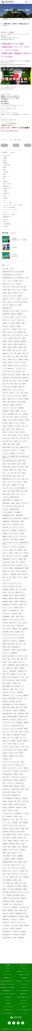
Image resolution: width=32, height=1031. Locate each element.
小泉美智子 (15, 683)
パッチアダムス (23, 411)
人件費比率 (16, 774)
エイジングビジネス (23, 874)
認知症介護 (21, 916)
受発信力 (19, 470)
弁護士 (8, 625)
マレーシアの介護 (14, 925)
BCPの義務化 (19, 740)
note (23, 865)
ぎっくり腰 (18, 350)
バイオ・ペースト (12, 692)
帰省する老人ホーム (20, 783)
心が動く (16, 910)
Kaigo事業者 (16, 780)
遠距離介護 (11, 598)
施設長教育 (25, 740)
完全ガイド (23, 423)
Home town (11, 747)
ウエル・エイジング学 (7, 628)
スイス (25, 329)
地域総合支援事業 (11, 665)
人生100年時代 (14, 613)
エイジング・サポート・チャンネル (13, 396)
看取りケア (14, 464)
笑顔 (23, 506)
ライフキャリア (5, 547)
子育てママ (5, 765)
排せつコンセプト (22, 825)
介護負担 (12, 317)
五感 (25, 604)
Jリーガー (19, 622)
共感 (23, 371)
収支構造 (12, 405)
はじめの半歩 (5, 928)
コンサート (20, 768)
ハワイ (22, 686)
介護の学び (24, 473)
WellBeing (4, 874)
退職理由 (27, 568)
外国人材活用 (5, 527)
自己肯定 (22, 828)
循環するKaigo (12, 843)
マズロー (4, 840)
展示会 (4, 783)
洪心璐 (4, 716)
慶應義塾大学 (25, 695)
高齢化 (23, 843)
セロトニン (5, 414)
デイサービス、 (14, 559)
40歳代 (15, 713)
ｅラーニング (13, 638)
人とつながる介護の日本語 (13, 677)
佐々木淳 (4, 846)
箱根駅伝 (11, 877)
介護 (4, 195)
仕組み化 (13, 444)
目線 (10, 577)
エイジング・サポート (7, 386)
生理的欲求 (20, 837)
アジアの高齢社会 (6, 925)
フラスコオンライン (10, 783)
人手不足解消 (10, 426)
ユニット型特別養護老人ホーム (13, 610)
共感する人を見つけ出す (7, 780)
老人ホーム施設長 (22, 383)
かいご (20, 414)
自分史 (16, 731)
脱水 (23, 677)
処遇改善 (11, 568)
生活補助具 (17, 631)
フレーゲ (20, 329)
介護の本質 (17, 417)
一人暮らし (5, 362)
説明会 (22, 762)
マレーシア (23, 922)
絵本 (14, 332)
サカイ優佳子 (5, 759)
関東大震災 (5, 807)
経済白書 (13, 650)
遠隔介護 (16, 598)
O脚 (17, 467)
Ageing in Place (24, 574)
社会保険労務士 (9, 816)
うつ (18, 450)
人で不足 (9, 662)
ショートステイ (25, 299)
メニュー (4, 280)
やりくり (4, 822)
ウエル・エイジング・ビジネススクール (10, 635)
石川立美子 (21, 604)
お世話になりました (6, 438)
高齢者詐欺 (21, 359)
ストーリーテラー (6, 580)
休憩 (8, 335)
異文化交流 (9, 476)
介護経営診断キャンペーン (8, 308)
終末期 (19, 402)
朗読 (24, 332)
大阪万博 (22, 840)
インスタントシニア (18, 586)
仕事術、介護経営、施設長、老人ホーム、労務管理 (12, 461)
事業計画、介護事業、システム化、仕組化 (10, 447)
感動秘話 (17, 737)
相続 (21, 819)
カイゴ (12, 737)
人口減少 (14, 744)
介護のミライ (22, 562)
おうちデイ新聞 (18, 886)
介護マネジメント (6, 740)
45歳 (20, 589)
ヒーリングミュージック (7, 771)
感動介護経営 (10, 910)
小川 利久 (12, 828)
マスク (16, 305)
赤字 (3, 668)
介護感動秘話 (26, 722)
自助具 (4, 494)
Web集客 (26, 713)
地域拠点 (16, 539)
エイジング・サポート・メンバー (9, 371)
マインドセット (5, 453)
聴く (3, 877)
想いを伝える (8, 683)
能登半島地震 (26, 877)
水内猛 (16, 619)
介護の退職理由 (13, 574)
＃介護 (20, 822)
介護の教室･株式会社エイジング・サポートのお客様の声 (13, 277)
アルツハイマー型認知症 (7, 512)
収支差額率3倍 (20, 671)
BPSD (23, 476)
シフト (8, 473)
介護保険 (18, 444)
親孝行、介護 (5, 326)
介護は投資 (14, 846)
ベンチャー (5, 744)
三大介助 (22, 479)
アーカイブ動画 (11, 889)
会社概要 (4, 293)
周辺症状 (15, 506)
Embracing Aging (5, 828)
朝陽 (16, 414)
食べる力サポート (14, 641)
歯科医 (17, 616)
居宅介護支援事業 (6, 559)
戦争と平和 (22, 786)
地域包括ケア (5, 756)
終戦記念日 (17, 786)
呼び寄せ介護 (22, 595)
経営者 (25, 347)
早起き (4, 417)
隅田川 (25, 559)
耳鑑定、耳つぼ (5, 299)
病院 (18, 287)
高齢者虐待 (5, 850)
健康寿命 (15, 347)
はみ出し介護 (5, 380)
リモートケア (11, 765)
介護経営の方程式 (6, 901)
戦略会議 (20, 750)
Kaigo (25, 644)
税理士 (21, 816)
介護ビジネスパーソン (16, 777)
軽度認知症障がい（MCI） (7, 518)
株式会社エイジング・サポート (8, 283)
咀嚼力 (4, 485)
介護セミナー (11, 432)
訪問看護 (10, 362)
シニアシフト (14, 389)
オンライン (19, 290)
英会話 (19, 320)
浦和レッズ (25, 622)
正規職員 (20, 559)
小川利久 (18, 476)
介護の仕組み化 (18, 928)
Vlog (19, 441)
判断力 (11, 383)
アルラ (18, 698)
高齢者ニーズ (9, 734)
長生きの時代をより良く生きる (17, 725)
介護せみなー (22, 432)
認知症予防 (11, 338)
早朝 (8, 417)
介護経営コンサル (9, 668)
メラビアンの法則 (6, 865)
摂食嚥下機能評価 (6, 616)
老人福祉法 (19, 650)
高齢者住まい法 (18, 798)
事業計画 (22, 533)
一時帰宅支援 (5, 786)
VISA (19, 338)
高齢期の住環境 (16, 734)
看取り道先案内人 (13, 671)
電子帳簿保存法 (18, 813)
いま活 (10, 904)
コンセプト (12, 268)
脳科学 (4, 167)
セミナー (13, 290)
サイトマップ (24, 1013)
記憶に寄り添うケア (6, 789)
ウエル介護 (14, 937)
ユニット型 (11, 619)
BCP (21, 737)
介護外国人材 (6, 193)
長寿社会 (4, 737)
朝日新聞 (25, 728)
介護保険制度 (19, 314)
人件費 (25, 550)
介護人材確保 (5, 904)
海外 (13, 686)
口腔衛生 (12, 616)
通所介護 (17, 665)
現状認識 (4, 889)
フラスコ (22, 524)
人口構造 (16, 553)
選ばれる (26, 392)
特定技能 (10, 341)
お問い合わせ (18, 283)
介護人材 (13, 429)
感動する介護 (5, 719)
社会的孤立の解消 (10, 886)
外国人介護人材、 (22, 547)
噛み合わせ (10, 347)
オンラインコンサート (12, 768)
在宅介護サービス (6, 922)
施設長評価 (5, 389)
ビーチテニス (12, 299)
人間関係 (4, 571)
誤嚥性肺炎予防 (25, 628)
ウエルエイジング (14, 874)
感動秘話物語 (19, 722)
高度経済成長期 (14, 653)
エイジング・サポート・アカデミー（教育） (9, 140)
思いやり (17, 571)
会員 (19, 368)
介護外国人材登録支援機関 (12, 716)
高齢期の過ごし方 (22, 704)
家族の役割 (5, 420)
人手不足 (7, 429)
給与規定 (22, 450)
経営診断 (18, 491)
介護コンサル (17, 747)
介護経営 (5, 191)
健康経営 (13, 707)
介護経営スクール (7, 188)
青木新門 (4, 402)
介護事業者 (13, 740)
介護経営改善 (12, 674)
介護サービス (11, 536)
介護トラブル (13, 922)
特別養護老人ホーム (10, 368)
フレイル (11, 488)
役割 (12, 883)
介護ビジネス (6, 221)
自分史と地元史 (6, 165)
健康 (28, 374)
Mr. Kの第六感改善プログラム (8, 704)
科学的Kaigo (11, 804)
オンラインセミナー (6, 329)
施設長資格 (15, 386)
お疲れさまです (24, 571)
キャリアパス (5, 568)
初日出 (7, 441)
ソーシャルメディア (6, 725)
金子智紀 (4, 698)
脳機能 (4, 707)
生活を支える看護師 (6, 937)
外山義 (4, 734)
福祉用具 (8, 494)
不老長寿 (4, 335)
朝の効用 (15, 441)
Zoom (23, 320)
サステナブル (21, 756)
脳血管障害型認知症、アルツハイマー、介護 (11, 479)
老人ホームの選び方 (6, 792)
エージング (5, 607)
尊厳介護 (23, 934)
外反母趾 (13, 467)
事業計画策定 (20, 692)
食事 (25, 659)
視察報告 (5, 162)
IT (26, 488)
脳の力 (9, 659)
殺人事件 (22, 831)
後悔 (3, 577)
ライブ (4, 200)
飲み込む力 (26, 834)
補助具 (26, 491)
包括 (8, 868)
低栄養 (22, 485)
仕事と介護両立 (21, 638)
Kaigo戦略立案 (22, 710)
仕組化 (9, 464)
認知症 (4, 160)
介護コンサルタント (6, 777)
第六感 (16, 704)
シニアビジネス (17, 426)
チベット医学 (5, 692)
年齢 (21, 883)
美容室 (23, 353)
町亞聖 (27, 789)
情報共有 (13, 491)
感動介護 (4, 910)
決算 (15, 550)
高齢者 (27, 731)
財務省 (22, 665)
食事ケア (8, 485)
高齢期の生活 (16, 840)
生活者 (21, 356)
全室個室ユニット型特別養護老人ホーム (10, 916)
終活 (19, 628)
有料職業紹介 (14, 530)
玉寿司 (4, 350)
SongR (27, 747)
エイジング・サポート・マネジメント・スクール (12, 583)
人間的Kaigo (17, 804)
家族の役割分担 (5, 919)
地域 (12, 539)
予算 (10, 759)
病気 (22, 491)
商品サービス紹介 (7, 184)
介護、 (4, 473)
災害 (24, 801)
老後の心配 (18, 374)
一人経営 (19, 380)
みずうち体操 (5, 622)
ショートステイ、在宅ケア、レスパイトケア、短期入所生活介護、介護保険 (15, 543)
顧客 (22, 659)
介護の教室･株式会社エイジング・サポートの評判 (12, 274)
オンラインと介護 (22, 907)
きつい (22, 429)
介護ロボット (12, 913)
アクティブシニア (6, 731)
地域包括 (4, 810)
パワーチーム (21, 635)
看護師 (25, 356)
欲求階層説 (10, 840)
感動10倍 (16, 668)
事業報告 (11, 550)
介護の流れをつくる (16, 934)
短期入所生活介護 (6, 314)
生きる (11, 353)
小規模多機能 (25, 556)
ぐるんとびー (16, 362)
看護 (24, 287)
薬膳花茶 (18, 323)
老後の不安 (5, 374)
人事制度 (5, 198)
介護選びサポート (23, 601)
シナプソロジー (21, 619)
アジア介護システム (15, 931)
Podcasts (19, 846)
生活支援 (26, 359)
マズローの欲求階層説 (7, 880)
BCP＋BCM (5, 219)
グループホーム (19, 644)
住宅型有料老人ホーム (16, 795)
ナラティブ (5, 338)
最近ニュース (6, 177)
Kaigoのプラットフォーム (22, 719)
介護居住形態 (14, 907)
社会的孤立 (17, 883)
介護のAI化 (5, 226)
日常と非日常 (26, 435)
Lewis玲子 (17, 828)
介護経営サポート (22, 344)
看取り (4, 169)
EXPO (7, 577)
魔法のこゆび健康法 (6, 467)
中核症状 (17, 503)
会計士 (17, 819)
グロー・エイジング (13, 527)
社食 (21, 707)
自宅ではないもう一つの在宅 (15, 892)
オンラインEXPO (25, 813)
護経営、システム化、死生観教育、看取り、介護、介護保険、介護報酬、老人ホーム (15, 457)
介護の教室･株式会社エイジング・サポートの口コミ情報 (13, 271)
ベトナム (22, 765)
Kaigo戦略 (14, 662)
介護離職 (18, 429)
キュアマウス (21, 689)
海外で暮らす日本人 (17, 518)
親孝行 (4, 320)
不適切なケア (14, 792)
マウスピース (9, 332)
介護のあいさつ (5, 574)
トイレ (14, 482)
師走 (17, 438)
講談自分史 (11, 801)
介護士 (17, 707)
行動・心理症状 (9, 506)
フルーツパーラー (13, 408)
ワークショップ (15, 871)
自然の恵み (10, 344)
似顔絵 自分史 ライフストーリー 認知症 (11, 311)
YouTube (4, 396)
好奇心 (16, 877)
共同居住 (10, 423)
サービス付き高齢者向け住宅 (8, 798)
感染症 (20, 305)
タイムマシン (5, 553)
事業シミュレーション (7, 871)
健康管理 (18, 299)
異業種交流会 (25, 822)
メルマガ (24, 317)
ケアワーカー (21, 527)
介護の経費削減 (6, 224)
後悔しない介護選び (6, 795)
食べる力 (22, 616)
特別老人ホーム (5, 689)
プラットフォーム (6, 728)
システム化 (24, 441)
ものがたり (26, 335)
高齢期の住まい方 (20, 625)
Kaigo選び (25, 862)
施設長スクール (21, 386)
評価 (9, 389)
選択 (22, 392)
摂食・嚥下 (21, 834)
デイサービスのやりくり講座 (14, 898)
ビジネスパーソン (21, 662)
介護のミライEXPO (6, 565)
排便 (16, 825)
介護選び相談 (22, 598)
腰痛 (14, 350)
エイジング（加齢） (7, 203)
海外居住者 (17, 686)
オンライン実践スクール (7, 710)
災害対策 (21, 753)
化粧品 (20, 880)
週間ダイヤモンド (6, 539)
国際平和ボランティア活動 (14, 831)
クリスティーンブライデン (13, 850)
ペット (4, 886)
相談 (26, 656)
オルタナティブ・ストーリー (8, 825)
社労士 (13, 819)
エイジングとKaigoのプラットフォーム (10, 750)
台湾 (3, 506)
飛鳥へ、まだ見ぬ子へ (12, 402)
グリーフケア (19, 577)
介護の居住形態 (20, 713)
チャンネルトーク (24, 311)
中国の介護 (11, 928)
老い (27, 426)
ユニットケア (16, 423)
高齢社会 (12, 901)
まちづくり (5, 212)
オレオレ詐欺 (22, 362)
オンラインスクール (24, 365)
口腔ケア (20, 613)
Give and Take (5, 423)
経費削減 (21, 925)
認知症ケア (19, 371)
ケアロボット (5, 497)
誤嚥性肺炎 (14, 485)
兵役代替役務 (5, 831)
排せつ (27, 479)
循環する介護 (25, 518)
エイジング (17, 392)
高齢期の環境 (21, 641)
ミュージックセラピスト (23, 771)
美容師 (17, 356)
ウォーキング (13, 320)
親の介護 (11, 595)
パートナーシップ (6, 638)
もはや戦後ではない (6, 650)
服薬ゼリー (23, 895)
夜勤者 (8, 707)
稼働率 (4, 674)
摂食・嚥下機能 (5, 631)
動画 (24, 461)
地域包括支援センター (16, 647)
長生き (18, 659)
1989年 (15, 380)
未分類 (4, 174)
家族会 (14, 476)
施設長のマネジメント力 (12, 399)
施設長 (16, 383)
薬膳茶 (13, 323)
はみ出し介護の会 (6, 377)
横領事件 (20, 862)
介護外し (4, 665)
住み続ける (5, 592)
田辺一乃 (19, 801)
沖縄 (24, 674)
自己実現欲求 (22, 850)
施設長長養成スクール (7, 604)
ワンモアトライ (23, 536)
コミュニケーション (6, 907)
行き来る (23, 464)
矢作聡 (24, 589)
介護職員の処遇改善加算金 (8, 862)
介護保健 (12, 453)
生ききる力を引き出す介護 (16, 377)
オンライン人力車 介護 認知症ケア (20, 302)
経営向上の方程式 (19, 901)
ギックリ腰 (24, 350)
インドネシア (5, 550)
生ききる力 (5, 432)
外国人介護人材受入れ (15, 521)
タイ (8, 737)
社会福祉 (4, 344)
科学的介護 (25, 798)
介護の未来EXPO (15, 524)
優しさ (20, 877)
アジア (21, 553)
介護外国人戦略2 (6, 695)
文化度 (12, 565)
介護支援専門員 (20, 859)
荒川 (11, 441)
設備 (22, 631)
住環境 (19, 464)
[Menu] (29, 2)
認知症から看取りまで (7, 934)
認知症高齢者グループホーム (21, 913)
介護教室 (4, 347)
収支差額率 (20, 550)
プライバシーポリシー (7, 287)
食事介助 (25, 482)
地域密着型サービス (18, 500)
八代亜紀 (4, 768)
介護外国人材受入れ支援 (7, 713)
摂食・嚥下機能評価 (6, 686)
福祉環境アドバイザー (19, 592)
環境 (13, 592)
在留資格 (23, 338)
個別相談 (4, 290)
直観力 (10, 435)
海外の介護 (5, 172)
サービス (27, 277)
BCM (24, 737)
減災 (28, 907)
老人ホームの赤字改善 (13, 420)
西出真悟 (22, 789)
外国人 (16, 338)
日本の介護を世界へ (6, 931)
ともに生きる (19, 695)
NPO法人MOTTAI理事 (11, 698)
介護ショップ (24, 777)
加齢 (3, 429)
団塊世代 (24, 650)
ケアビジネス (21, 389)
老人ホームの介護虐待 (7, 834)
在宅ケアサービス (9, 556)
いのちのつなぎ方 (24, 417)
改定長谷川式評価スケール (8, 500)
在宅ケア (4, 302)
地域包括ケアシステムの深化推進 (13, 895)
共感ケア (4, 359)
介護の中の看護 (21, 937)
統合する (4, 464)
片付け (25, 837)
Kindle (13, 356)
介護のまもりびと (6, 641)
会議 (8, 491)
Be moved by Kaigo (12, 719)
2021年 (10, 380)
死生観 (14, 577)
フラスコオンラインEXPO (13, 753)
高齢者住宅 (9, 350)
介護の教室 (24, 396)
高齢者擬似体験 (5, 589)
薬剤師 (21, 731)
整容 (15, 353)
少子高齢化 (22, 871)
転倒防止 (21, 467)
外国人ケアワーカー (6, 530)
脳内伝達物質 (11, 414)
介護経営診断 (19, 332)
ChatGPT (23, 747)
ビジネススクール (20, 656)
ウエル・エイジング (6, 613)
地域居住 (15, 344)
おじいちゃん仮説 (6, 883)
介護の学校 (20, 296)
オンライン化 (16, 365)
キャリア (17, 536)
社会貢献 (26, 467)
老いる (23, 426)
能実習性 (4, 647)
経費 (8, 674)
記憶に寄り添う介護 (15, 789)
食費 (3, 683)
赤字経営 (21, 774)
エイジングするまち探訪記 (9, 207)
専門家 (4, 476)
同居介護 (16, 595)
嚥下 (19, 485)
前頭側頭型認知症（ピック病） (8, 515)
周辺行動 (12, 503)
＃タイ (9, 822)
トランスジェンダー (25, 503)
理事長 (15, 862)
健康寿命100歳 (25, 377)
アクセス (21, 280)
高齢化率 (11, 553)
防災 (27, 801)
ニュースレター (18, 317)
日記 (4, 179)
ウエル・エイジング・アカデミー (10, 210)
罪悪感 (7, 892)
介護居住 (16, 601)
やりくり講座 (22, 868)
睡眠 (25, 910)
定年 (17, 589)
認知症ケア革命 (11, 644)
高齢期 (19, 574)
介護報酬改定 (5, 843)
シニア (4, 368)
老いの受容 (16, 810)
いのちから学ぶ (5, 509)
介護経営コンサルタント (12, 359)
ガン (9, 323)
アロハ (4, 895)
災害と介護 (5, 804)
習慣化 (4, 853)
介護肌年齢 (15, 880)
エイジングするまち (6, 562)
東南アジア (18, 843)
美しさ (26, 665)
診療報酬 (17, 411)
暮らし (17, 562)
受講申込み (5, 644)
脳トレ (4, 625)
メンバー (23, 368)
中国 (18, 922)
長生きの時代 (19, 728)
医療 (3, 556)
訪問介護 (4, 365)
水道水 (26, 677)
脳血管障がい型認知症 (14, 509)
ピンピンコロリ (26, 892)
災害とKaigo (23, 804)
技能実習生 (5, 341)
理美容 (19, 353)
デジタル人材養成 (6, 856)
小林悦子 (13, 659)
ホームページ (5, 305)
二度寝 (4, 913)
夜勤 (12, 473)
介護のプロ (15, 604)
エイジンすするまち (19, 565)
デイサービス (19, 853)
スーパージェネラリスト (19, 453)
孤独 (9, 874)
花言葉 (9, 356)
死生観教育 (26, 399)
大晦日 (13, 438)
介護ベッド (18, 494)
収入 (26, 671)
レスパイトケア (5, 317)
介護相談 (24, 290)
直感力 (4, 383)
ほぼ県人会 (5, 753)
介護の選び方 (14, 329)
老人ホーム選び (11, 374)
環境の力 (12, 631)
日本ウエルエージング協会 (9, 214)
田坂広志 (14, 435)
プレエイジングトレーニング (8, 813)
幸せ (27, 871)
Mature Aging (10, 810)
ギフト (8, 320)
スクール (20, 293)
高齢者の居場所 (5, 411)
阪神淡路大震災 (11, 807)
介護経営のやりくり (6, 819)
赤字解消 (4, 426)
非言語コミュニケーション (16, 865)
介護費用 (23, 374)
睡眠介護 (21, 910)
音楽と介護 (26, 768)
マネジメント (19, 674)
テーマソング (5, 747)
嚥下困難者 (5, 898)
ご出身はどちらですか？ (18, 904)
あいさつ (12, 571)
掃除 (3, 837)
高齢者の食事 (21, 408)
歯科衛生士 (5, 619)
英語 (3, 680)
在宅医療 (5, 181)
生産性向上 (22, 919)
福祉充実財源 (5, 470)
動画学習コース (24, 898)
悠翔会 (9, 846)
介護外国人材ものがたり (23, 716)
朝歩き (11, 417)
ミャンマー (13, 695)
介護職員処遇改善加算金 (19, 568)
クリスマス (20, 435)
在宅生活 (9, 302)
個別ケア (4, 399)
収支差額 (27, 420)
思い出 (12, 731)
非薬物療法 (13, 859)
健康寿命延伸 (6, 186)
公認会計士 (16, 816)
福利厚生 (25, 707)
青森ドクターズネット (7, 524)
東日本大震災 (18, 807)
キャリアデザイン (13, 547)
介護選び (19, 140)
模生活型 (4, 610)
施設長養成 (5, 533)
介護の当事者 (25, 414)
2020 (3, 441)
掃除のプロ (8, 837)
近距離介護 (5, 598)
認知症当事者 (5, 601)
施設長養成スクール (7, 217)
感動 (19, 506)
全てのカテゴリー (7, 155)
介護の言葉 (26, 553)
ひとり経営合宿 (25, 380)
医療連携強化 (20, 856)
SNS (8, 571)
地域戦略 (25, 750)
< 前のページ (4, 145)
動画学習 (25, 889)
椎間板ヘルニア (5, 353)
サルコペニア (5, 488)
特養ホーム (15, 834)
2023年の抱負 (18, 701)
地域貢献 (11, 470)
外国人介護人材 (16, 341)
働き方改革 (17, 765)
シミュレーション (14, 868)
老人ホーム (10, 293)
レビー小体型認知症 (17, 512)
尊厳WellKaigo (23, 931)
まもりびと (13, 625)
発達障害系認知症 (19, 515)
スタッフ (9, 280)
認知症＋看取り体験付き (7, 774)
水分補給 (17, 680)
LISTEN (7, 877)
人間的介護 (5, 801)
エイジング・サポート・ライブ (17, 335)
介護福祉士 (16, 710)
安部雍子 (25, 577)
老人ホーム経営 (5, 405)
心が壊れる (14, 450)
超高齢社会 (12, 589)
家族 (21, 287)
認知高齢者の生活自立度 (13, 497)
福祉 (9, 592)
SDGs (16, 756)
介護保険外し (21, 668)
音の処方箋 (16, 771)
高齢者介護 (10, 365)
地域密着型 (22, 539)
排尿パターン (19, 482)
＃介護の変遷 (14, 822)
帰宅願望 (26, 916)
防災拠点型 (11, 756)
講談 (15, 801)
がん (27, 353)
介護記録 (4, 491)
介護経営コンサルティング (19, 607)
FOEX (3, 816)
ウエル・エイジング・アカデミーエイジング (11, 762)
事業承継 (20, 347)
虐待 (19, 792)
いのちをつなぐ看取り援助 (19, 488)
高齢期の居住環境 (18, 889)
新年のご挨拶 (11, 701)
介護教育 (11, 305)
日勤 (19, 473)
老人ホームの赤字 (18, 405)
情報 (15, 470)
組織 (8, 444)
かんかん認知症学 (6, 859)
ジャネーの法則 (22, 438)
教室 (7, 268)
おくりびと (5, 435)
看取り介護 (21, 399)
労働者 (10, 744)
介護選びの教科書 (6, 503)
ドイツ (25, 698)
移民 (22, 698)
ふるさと (22, 744)
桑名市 (9, 647)
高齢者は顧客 (24, 846)
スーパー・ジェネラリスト (13, 533)
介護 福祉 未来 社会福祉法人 (9, 656)
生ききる (4, 659)
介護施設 (18, 326)
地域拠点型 (5, 536)
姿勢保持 (4, 662)
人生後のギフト (12, 326)
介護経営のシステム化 (24, 447)
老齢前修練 (15, 628)
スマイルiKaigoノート (14, 919)
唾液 (16, 689)
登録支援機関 (5, 595)
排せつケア (5, 482)
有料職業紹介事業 (6, 521)
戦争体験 (11, 786)
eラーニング (13, 728)
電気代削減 (26, 925)
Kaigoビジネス (5, 671)
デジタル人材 (13, 856)
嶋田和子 (4, 677)
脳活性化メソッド (12, 622)
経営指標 (23, 402)
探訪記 (13, 562)
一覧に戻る (16, 145)
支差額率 (12, 689)
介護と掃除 (14, 837)
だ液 (19, 683)
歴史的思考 (25, 886)
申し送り (24, 470)
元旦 (28, 438)
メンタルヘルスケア (6, 450)
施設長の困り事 (22, 780)
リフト (23, 494)
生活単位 (8, 853)
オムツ (10, 482)
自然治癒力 (5, 323)
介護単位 (13, 853)
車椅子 (13, 494)
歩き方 (25, 883)
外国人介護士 (23, 680)
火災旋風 (24, 807)
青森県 (22, 521)
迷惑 (3, 892)
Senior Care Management (10, 680)
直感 (8, 383)
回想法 (27, 828)
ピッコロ (4, 356)
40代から (17, 432)
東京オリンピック (6, 653)
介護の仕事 (23, 734)
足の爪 (26, 840)
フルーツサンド (5, 408)
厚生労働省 (13, 314)
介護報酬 (12, 411)
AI (18, 744)
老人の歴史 (11, 392)
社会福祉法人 (21, 420)
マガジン (4, 868)
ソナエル (25, 819)
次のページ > (27, 145)
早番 (15, 473)
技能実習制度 (23, 341)
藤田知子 (11, 601)
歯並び (4, 332)
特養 (22, 610)
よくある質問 (15, 280)
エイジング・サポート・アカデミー (9, 296)
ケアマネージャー (18, 556)
